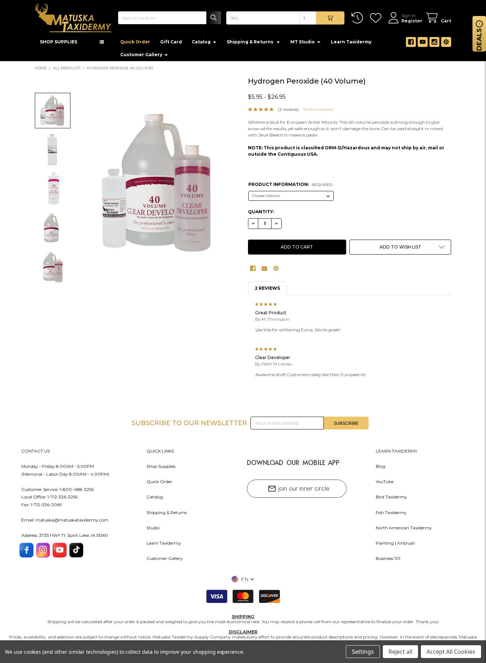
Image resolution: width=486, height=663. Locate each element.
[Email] (264, 271)
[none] (158, 184)
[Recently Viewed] (358, 17)
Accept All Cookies (451, 652)
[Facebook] (411, 44)
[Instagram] (434, 44)
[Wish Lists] (377, 17)
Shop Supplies (161, 468)
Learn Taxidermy (351, 44)
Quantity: (261, 213)
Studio (153, 530)
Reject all (400, 652)
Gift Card (171, 44)
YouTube (384, 483)
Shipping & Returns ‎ (250, 44)
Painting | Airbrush (395, 545)
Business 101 (388, 560)
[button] (400, 249)
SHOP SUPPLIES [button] (58, 44)
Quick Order (135, 44)
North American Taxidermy (404, 530)
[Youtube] (423, 44)
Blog (380, 468)
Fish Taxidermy (391, 514)
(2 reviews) (288, 111)
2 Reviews (267, 290)
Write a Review (318, 111)
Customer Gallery (141, 56)
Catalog (201, 44)
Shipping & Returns (167, 514)
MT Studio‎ (302, 44)
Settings (363, 652)
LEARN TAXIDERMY (396, 453)
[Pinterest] (446, 44)
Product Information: (290, 186)
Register (411, 20)
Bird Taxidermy (391, 499)
